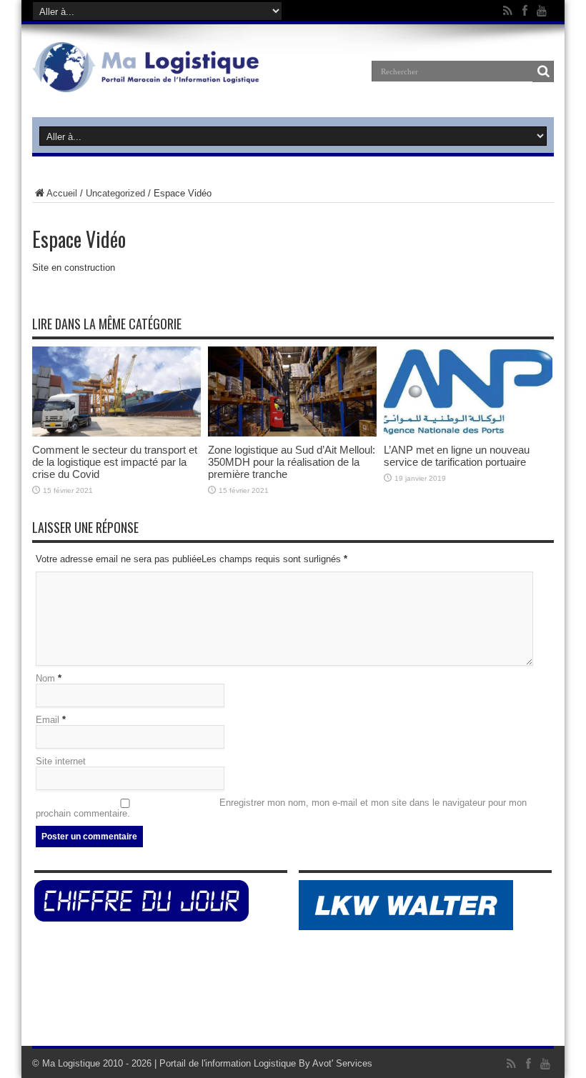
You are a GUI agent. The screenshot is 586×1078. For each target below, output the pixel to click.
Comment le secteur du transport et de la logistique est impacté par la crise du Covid (114, 462)
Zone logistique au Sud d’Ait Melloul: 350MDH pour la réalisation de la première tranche (291, 462)
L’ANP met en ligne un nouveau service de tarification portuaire (457, 456)
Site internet (61, 761)
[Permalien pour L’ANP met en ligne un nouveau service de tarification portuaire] (468, 433)
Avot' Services (342, 1063)
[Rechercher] (543, 71)
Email (47, 719)
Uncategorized (115, 193)
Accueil (61, 193)
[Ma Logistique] (145, 81)
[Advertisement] (293, 999)
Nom (45, 678)
